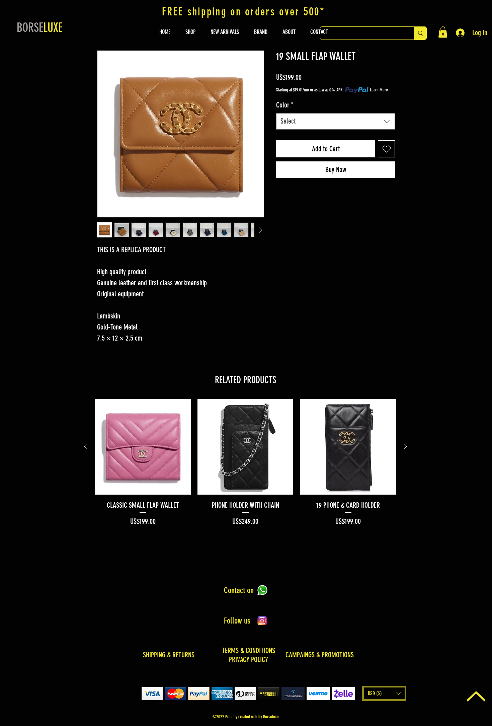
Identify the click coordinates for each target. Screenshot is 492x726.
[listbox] (384, 693)
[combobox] (335, 121)
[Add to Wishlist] (386, 148)
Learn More (379, 90)
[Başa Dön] (476, 696)
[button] (442, 32)
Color (285, 105)
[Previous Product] (85, 446)
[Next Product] (406, 446)
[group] (245, 462)
